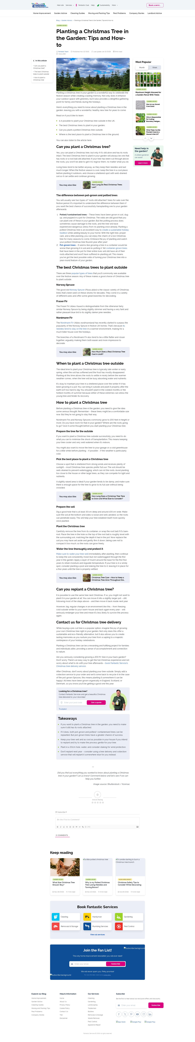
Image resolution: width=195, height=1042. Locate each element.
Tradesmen (92, 1008)
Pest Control (92, 1021)
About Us (63, 1002)
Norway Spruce (77, 290)
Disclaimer (63, 1018)
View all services (97, 935)
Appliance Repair (94, 1025)
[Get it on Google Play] (136, 1022)
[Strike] (67, 827)
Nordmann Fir (66, 323)
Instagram (143, 1014)
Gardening (92, 1002)
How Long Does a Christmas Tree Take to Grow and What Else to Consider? (108, 497)
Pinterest (131, 1014)
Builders (91, 1011)
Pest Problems (119, 13)
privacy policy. (107, 975)
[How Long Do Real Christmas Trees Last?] (87, 185)
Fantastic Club (83, 5)
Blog (58, 20)
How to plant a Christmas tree (39, 79)
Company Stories (136, 13)
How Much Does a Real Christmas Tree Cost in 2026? (108, 353)
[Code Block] (79, 827)
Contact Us (64, 1011)
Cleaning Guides (78, 13)
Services (69, 5)
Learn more (142, 163)
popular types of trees (82, 273)
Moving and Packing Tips (99, 13)
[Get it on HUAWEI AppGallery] (151, 1022)
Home (62, 998)
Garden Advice (60, 13)
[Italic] (60, 827)
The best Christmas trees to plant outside (41, 73)
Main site (60, 5)
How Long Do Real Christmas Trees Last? (107, 186)
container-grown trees (116, 248)
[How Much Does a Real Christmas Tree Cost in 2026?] (87, 352)
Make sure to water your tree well (72, 554)
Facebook (119, 1014)
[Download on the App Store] (122, 1022)
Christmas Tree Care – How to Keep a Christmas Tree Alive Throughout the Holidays (108, 579)
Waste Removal (94, 1018)
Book (155, 5)
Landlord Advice (155, 13)
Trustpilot (63, 709)
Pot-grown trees (68, 245)
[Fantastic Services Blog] (39, 5)
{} (86, 827)
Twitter (125, 1014)
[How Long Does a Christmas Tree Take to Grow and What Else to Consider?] (87, 496)
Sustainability (105, 5)
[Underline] (63, 827)
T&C (61, 1015)
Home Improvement (42, 13)
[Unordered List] (73, 827)
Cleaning (91, 998)
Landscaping (93, 1005)
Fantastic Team (63, 51)
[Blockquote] (76, 827)
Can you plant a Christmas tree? (39, 67)
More (114, 5)
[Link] (82, 827)
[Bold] (57, 827)
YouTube (137, 1014)
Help (93, 5)
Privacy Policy (65, 1005)
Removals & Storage (95, 1015)
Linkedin (150, 1014)
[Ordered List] (70, 827)
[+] (89, 827)
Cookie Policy (65, 1008)
